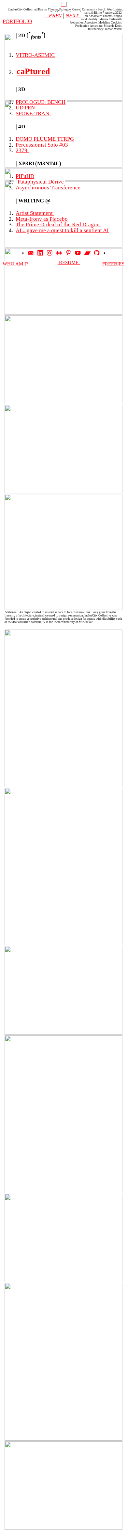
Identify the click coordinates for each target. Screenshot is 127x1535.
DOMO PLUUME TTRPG (45, 139)
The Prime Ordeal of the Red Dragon (58, 224)
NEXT (71, 15)
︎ (54, 200)
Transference (65, 187)
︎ (49, 253)
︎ (88, 253)
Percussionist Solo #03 (42, 144)
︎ (59, 253)
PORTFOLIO (17, 21)
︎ (68, 253)
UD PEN (26, 107)
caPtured (33, 71)
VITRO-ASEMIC (35, 55)
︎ (98, 253)
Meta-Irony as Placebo (42, 219)
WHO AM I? (15, 263)
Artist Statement (35, 213)
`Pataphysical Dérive (40, 181)
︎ (30, 253)
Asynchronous (32, 187)
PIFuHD (25, 176)
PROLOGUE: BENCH (40, 102)
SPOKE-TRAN (33, 113)
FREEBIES (113, 263)
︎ (64, 4)
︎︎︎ (80, 15)
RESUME (69, 262)
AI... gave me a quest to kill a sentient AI (62, 230)
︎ (40, 253)
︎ (78, 253)
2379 (22, 150)
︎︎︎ (53, 15)
